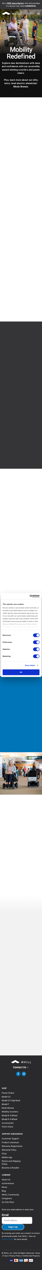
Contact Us (19, 1067)
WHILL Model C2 (20, 456)
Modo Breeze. (21, 86)
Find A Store (7, 1127)
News (8, 1016)
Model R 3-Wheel (9, 1115)
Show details (30, 665)
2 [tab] (18, 951)
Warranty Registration (12, 1146)
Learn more (13, 1050)
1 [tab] (14, 951)
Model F (5, 1104)
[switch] (36, 642)
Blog (4, 1191)
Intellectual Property (31, 1256)
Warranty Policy (9, 1150)
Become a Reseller (10, 1168)
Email (5, 1215)
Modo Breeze (21, 395)
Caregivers (7, 1198)
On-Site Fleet (8, 1202)
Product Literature (10, 1142)
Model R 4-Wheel (9, 1119)
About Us (6, 1179)
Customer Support (10, 1138)
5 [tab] (28, 951)
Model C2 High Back (11, 1100)
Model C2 (6, 1097)
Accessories (8, 1123)
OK (21, 672)
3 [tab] (21, 951)
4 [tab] (24, 951)
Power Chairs (8, 1093)
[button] (21, 518)
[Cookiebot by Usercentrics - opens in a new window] (29, 596)
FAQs (4, 1153)
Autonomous (8, 1183)
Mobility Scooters (10, 1111)
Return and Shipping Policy (11, 1162)
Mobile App (7, 1157)
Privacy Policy (7, 1239)
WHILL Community (10, 1194)
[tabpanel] (21, 932)
